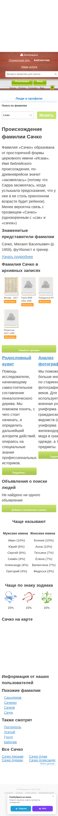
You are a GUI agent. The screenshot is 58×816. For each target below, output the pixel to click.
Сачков (9, 707)
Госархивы (33, 88)
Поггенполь (12, 727)
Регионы (22, 88)
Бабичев (10, 742)
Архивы (12, 88)
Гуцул (8, 737)
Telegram (22, 808)
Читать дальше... (48, 763)
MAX (44, 808)
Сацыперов (12, 697)
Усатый (9, 732)
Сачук (8, 712)
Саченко (10, 702)
